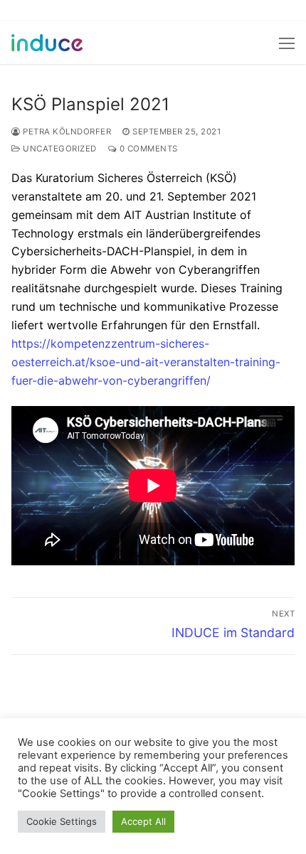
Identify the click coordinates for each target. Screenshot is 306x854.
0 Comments (147, 149)
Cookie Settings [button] (61, 821)
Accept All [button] (143, 821)
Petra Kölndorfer (66, 132)
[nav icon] (287, 43)
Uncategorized (59, 149)
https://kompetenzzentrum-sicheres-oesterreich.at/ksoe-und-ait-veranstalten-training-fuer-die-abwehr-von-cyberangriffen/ (145, 362)
